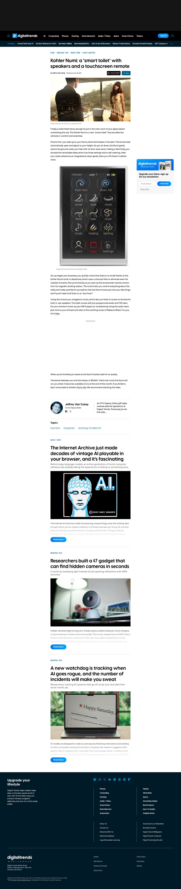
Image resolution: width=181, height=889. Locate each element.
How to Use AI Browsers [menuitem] (101, 44)
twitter (70, 411)
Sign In (163, 35)
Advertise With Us (106, 832)
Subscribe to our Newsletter (153, 824)
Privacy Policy (144, 189)
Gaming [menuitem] (75, 36)
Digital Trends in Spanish (152, 836)
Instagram (100, 779)
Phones (103, 789)
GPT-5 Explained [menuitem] (161, 44)
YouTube (109, 779)
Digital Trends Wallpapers (152, 832)
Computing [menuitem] (54, 36)
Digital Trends (20, 39)
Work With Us (98, 861)
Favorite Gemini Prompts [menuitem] (142, 44)
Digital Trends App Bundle (152, 840)
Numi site (81, 387)
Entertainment (105, 809)
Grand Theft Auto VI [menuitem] (25, 44)
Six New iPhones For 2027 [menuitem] (46, 44)
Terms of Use (98, 870)
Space (145, 797)
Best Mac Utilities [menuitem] (65, 44)
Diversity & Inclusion (100, 866)
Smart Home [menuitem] (127, 36)
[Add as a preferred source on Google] (114, 73)
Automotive (104, 813)
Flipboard (129, 779)
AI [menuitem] (44, 36)
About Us (103, 824)
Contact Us (104, 828)
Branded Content (149, 828)
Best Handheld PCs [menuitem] (81, 44)
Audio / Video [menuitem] (104, 36)
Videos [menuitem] (139, 36)
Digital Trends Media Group (21, 880)
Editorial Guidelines (107, 836)
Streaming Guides (150, 801)
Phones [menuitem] (65, 36)
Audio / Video (105, 801)
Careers (96, 856)
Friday (56, 313)
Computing (104, 793)
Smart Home (55, 428)
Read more (58, 539)
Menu (8, 36)
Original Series (149, 813)
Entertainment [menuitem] (88, 36)
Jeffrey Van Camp (58, 73)
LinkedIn (124, 779)
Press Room (140, 861)
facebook (66, 411)
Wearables (147, 793)
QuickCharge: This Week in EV (89, 428)
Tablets (146, 789)
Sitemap (139, 866)
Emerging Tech (69, 428)
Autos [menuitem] (116, 36)
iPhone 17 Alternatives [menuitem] (121, 44)
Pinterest (119, 779)
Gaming (103, 797)
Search (172, 36)
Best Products (148, 805)
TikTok (114, 779)
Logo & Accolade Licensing (110, 840)
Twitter (104, 779)
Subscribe (164, 183)
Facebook (95, 779)
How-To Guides (149, 809)
